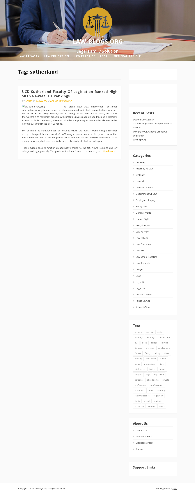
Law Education (56, 56)
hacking (138, 358)
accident (138, 332)
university (139, 406)
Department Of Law (146, 193)
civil (136, 342)
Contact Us (141, 430)
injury (161, 364)
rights (137, 401)
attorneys (151, 337)
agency (149, 332)
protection (139, 390)
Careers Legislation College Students (152, 123)
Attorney (140, 162)
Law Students (143, 263)
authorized (165, 337)
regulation (158, 395)
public (151, 390)
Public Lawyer (143, 300)
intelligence (140, 369)
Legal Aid (140, 281)
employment (164, 348)
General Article (127, 56)
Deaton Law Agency (143, 119)
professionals (157, 385)
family (148, 353)
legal (148, 374)
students (158, 401)
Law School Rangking (61, 100)
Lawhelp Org (139, 139)
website (151, 406)
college (154, 342)
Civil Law (140, 174)
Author (28, 100)
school (147, 401)
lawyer (162, 369)
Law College (142, 237)
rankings (162, 390)
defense (150, 348)
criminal (164, 342)
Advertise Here (144, 436)
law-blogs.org (97, 41)
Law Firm (140, 250)
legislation (159, 374)
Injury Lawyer (143, 225)
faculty (138, 353)
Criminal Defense (144, 187)
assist (160, 332)
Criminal (140, 181)
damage (138, 348)
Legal (104, 56)
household (151, 358)
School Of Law (143, 307)
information (149, 364)
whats (162, 406)
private (166, 379)
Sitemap (140, 449)
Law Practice (85, 56)
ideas (137, 364)
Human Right (142, 218)
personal (139, 379)
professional (141, 385)
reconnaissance (142, 395)
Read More (109, 151)
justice (152, 369)
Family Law (141, 206)
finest (167, 353)
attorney (139, 337)
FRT (175, 488)
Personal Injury (144, 294)
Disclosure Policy (144, 442)
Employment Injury (146, 200)
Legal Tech (141, 288)
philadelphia (153, 379)
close (144, 342)
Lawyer (137, 127)
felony (157, 353)
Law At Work (28, 56)
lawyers (138, 374)
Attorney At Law (144, 168)
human (163, 358)
